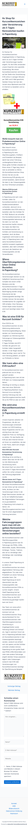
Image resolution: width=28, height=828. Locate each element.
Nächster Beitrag (14, 690)
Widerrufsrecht (14, 808)
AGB (14, 806)
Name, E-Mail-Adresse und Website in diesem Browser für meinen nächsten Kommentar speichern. (13, 771)
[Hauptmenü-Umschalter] (25, 4)
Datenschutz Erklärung (14, 811)
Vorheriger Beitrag (14, 686)
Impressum (14, 813)
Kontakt (14, 803)
